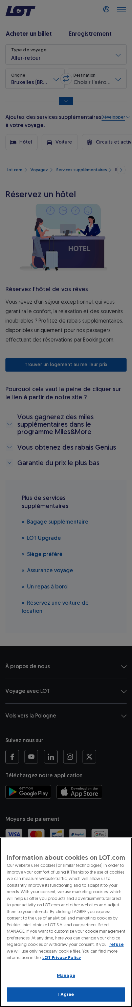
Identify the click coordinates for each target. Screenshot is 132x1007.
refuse (116, 944)
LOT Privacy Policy (61, 957)
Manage (66, 975)
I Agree (66, 994)
